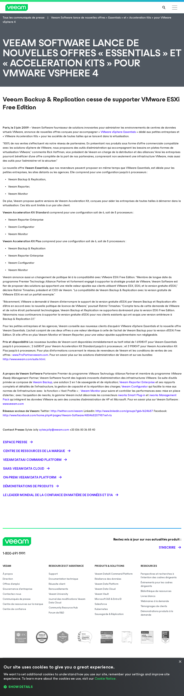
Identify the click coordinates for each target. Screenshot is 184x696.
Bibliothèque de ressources (156, 591)
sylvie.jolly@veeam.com (54, 429)
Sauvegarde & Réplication (109, 614)
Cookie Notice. (105, 678)
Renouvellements (58, 589)
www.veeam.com (13, 403)
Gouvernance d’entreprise (17, 589)
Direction (8, 579)
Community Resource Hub (63, 608)
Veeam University (58, 594)
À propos (8, 574)
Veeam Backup (42, 382)
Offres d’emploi (11, 584)
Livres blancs (148, 596)
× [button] (180, 661)
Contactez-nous (12, 594)
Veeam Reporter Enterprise (137, 382)
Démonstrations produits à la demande (157, 613)
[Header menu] (175, 8)
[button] (92, 687)
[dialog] (92, 677)
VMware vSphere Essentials (118, 131)
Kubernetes (101, 609)
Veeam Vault (102, 594)
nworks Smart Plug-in (131, 395)
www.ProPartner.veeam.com (30, 354)
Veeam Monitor (90, 390)
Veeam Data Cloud (105, 589)
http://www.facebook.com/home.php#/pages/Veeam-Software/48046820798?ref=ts (57, 415)
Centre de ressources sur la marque (23, 604)
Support (53, 574)
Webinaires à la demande (155, 601)
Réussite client (57, 584)
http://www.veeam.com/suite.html (24, 359)
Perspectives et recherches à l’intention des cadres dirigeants (159, 575)
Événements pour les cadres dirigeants (156, 584)
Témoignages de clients (154, 606)
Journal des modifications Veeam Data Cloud (67, 601)
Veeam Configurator (134, 386)
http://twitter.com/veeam (66, 411)
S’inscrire (167, 547)
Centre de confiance (14, 609)
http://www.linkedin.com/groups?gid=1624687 (124, 411)
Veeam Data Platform (106, 584)
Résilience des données (108, 579)
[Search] (164, 8)
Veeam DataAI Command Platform (114, 574)
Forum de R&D (56, 613)
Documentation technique (63, 579)
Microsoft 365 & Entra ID (108, 599)
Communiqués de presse (17, 599)
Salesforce (101, 604)
